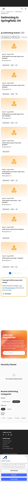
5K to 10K (5, 444)
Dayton (10, 418)
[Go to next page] (21, 273)
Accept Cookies (14, 479)
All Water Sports (6, 401)
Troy (4, 418)
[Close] (26, 456)
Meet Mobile (6, 446)
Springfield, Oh (9, 11)
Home (2, 11)
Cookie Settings (14, 470)
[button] (16, 37)
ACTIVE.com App (7, 441)
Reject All (14, 475)
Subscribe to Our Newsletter (10, 454)
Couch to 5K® (6, 443)
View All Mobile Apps (8, 448)
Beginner (9, 409)
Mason (24, 418)
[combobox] (6, 37)
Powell (17, 418)
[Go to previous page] (7, 273)
